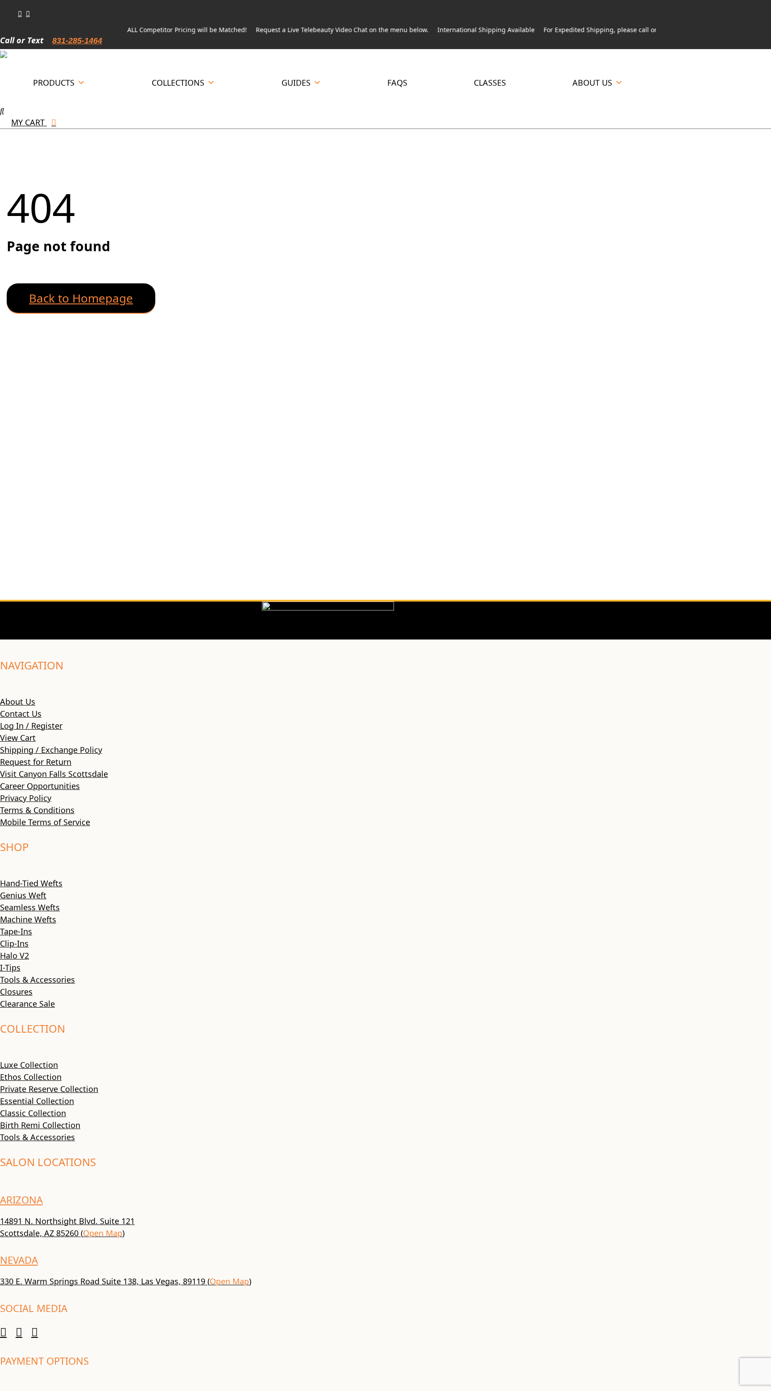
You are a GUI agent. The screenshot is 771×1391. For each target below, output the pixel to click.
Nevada (19, 1259)
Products (54, 82)
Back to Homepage (81, 298)
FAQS (397, 82)
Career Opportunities (40, 786)
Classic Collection (33, 1113)
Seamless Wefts (30, 907)
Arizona (21, 1199)
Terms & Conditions (37, 810)
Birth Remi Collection (40, 1125)
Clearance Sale (27, 1003)
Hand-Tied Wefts (31, 883)
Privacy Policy (25, 798)
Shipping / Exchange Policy (51, 749)
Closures (16, 991)
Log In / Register (31, 725)
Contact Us (20, 713)
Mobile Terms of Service (45, 822)
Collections (178, 82)
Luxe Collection (29, 1064)
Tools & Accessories (37, 979)
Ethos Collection (31, 1076)
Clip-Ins (14, 943)
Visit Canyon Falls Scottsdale (54, 773)
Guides (296, 82)
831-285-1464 (77, 40)
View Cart (18, 737)
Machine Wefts (28, 919)
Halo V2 (14, 955)
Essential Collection (37, 1101)
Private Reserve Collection (49, 1089)
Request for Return (35, 761)
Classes (490, 82)
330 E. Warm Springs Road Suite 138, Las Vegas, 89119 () (125, 1281)
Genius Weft (23, 895)
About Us (592, 82)
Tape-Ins (16, 931)
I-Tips (10, 967)
